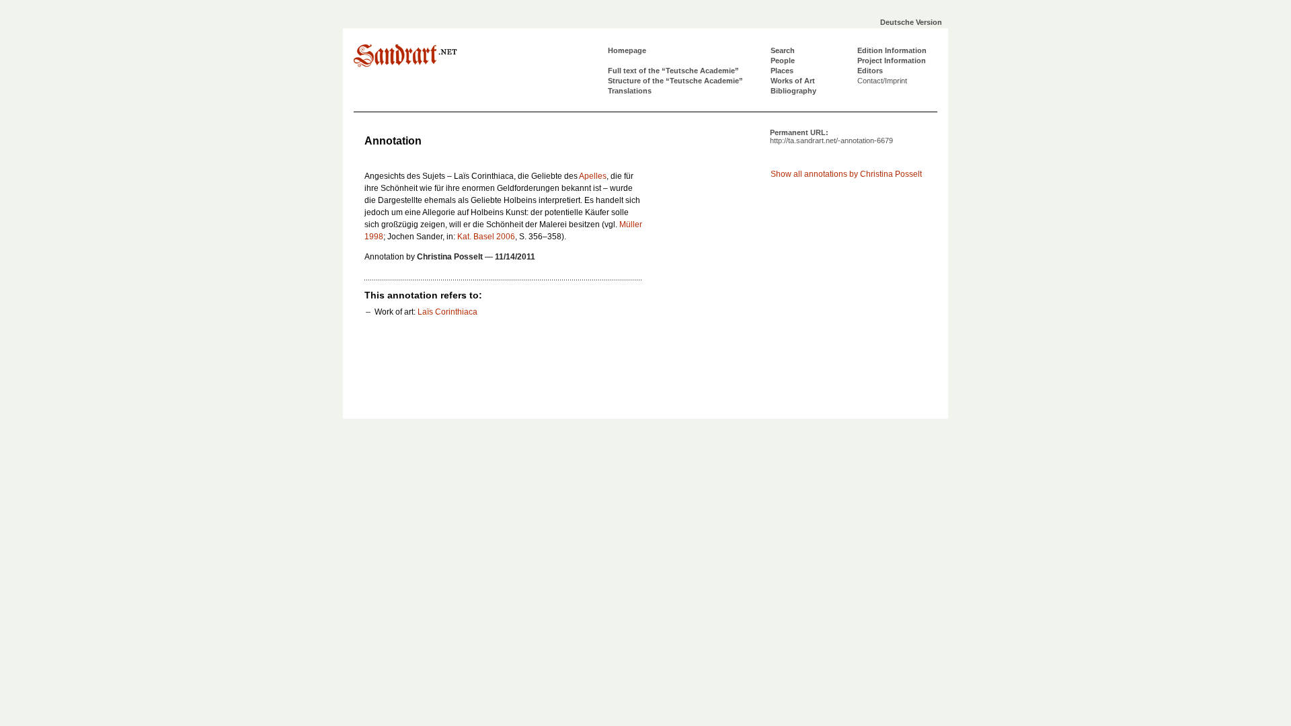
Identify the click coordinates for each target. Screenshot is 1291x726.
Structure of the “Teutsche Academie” (675, 81)
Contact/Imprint (882, 81)
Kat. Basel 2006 (486, 236)
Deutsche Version (911, 22)
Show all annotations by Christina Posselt (846, 174)
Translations (630, 91)
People (783, 60)
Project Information (891, 60)
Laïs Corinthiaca (447, 312)
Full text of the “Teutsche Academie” (673, 71)
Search (783, 50)
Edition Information (892, 50)
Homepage (627, 50)
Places (782, 71)
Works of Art (793, 81)
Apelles (593, 176)
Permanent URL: (831, 136)
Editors (870, 71)
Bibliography (793, 91)
